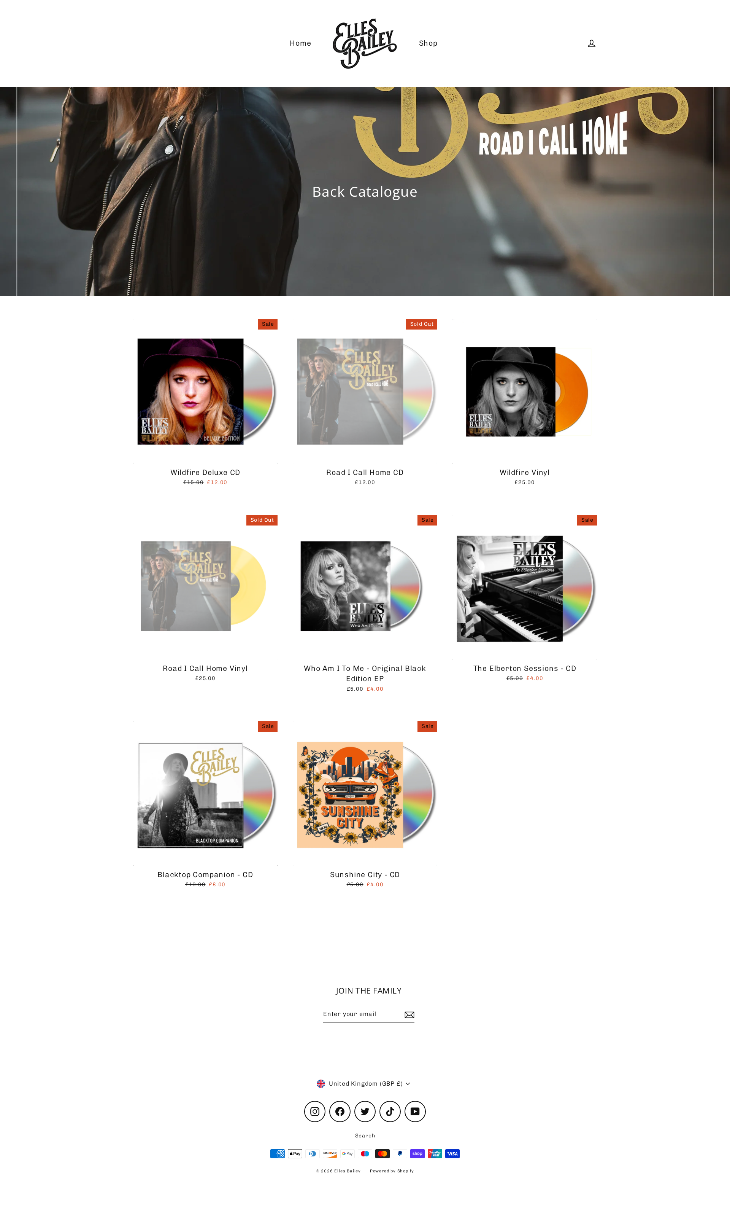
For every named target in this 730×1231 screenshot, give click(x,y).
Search (365, 1135)
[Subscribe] (408, 1014)
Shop (428, 43)
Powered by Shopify (392, 1171)
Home (300, 43)
